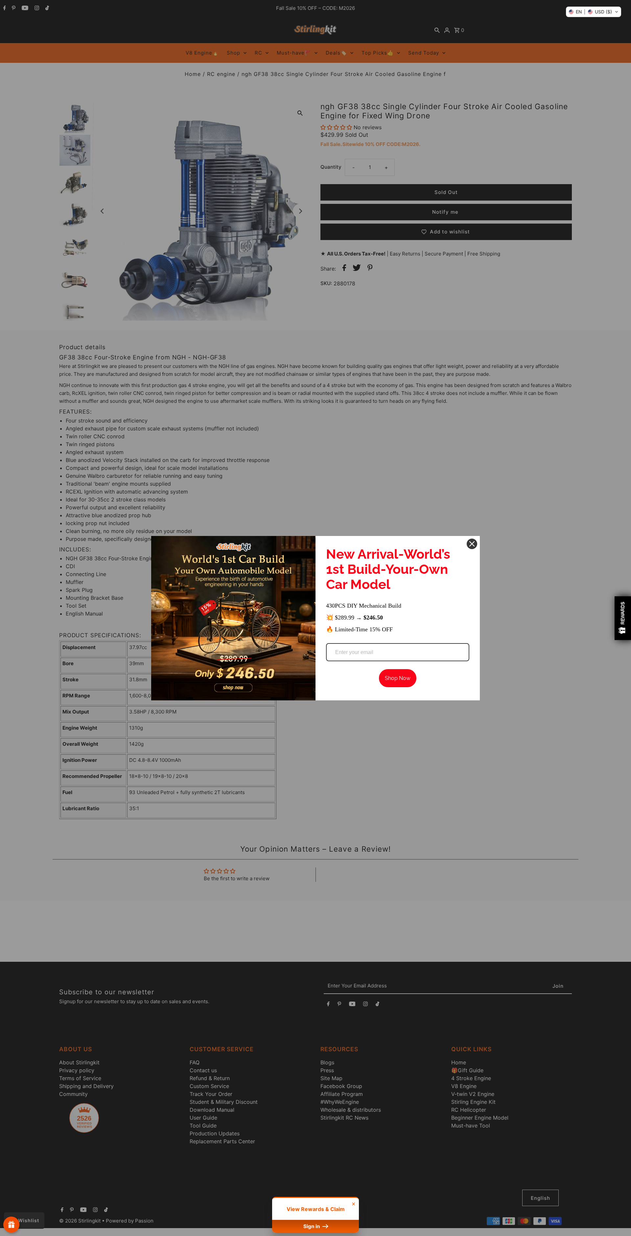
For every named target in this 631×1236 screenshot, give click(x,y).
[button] (593, 12)
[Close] (472, 544)
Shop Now (397, 678)
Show (11, 1225)
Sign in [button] (312, 1226)
